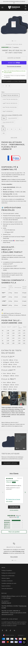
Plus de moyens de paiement (14, 66)
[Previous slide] (3, 492)
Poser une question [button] (14, 532)
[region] (14, 550)
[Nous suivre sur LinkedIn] (14, 630)
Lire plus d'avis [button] (14, 507)
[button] (5, 47)
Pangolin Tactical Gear (14, 44)
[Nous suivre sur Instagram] (6, 630)
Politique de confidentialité (8, 575)
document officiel (10, 463)
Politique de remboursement (8, 573)
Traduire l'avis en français (14, 499)
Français (20, 635)
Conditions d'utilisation (7, 581)
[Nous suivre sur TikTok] (10, 630)
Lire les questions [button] (14, 510)
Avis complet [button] (9, 501)
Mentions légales (6, 578)
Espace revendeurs (6, 586)
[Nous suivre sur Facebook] (2, 630)
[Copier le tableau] (2, 310)
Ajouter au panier (14, 58)
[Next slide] (25, 492)
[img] (9, 478)
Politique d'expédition (7, 570)
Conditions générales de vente (9, 583)
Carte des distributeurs (7, 588)
